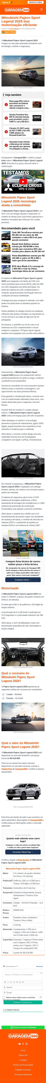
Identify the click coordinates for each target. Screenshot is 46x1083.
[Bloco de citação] (22, 982)
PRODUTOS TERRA (35, 2)
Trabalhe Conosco (23, 1070)
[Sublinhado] (10, 982)
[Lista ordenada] (16, 982)
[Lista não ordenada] (19, 982)
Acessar (39, 966)
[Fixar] (13, 982)
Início (23, 1050)
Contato (23, 1060)
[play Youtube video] (23, 182)
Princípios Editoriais (23, 1075)
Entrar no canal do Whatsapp (25, 1027)
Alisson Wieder (14, 28)
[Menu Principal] (41, 10)
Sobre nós (23, 1055)
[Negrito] (5, 982)
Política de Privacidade (23, 1065)
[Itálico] (8, 982)
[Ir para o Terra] (7, 2)
